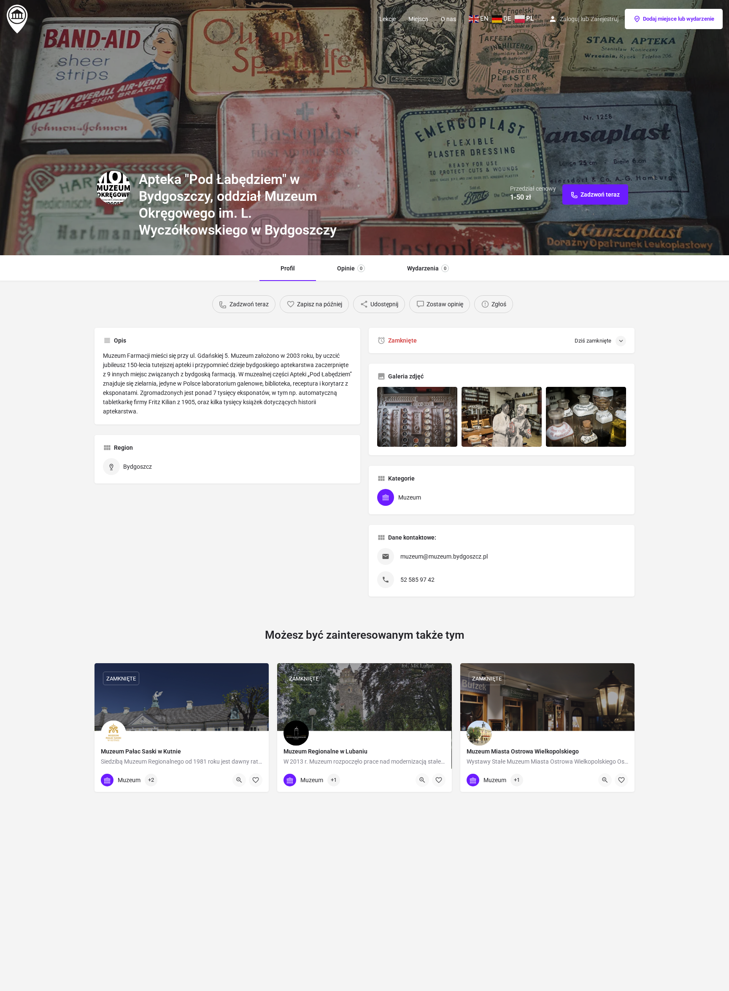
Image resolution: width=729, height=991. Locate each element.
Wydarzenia (426, 268)
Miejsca (418, 19)
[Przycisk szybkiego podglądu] (239, 780)
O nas (448, 19)
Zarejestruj (604, 19)
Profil (288, 268)
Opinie (349, 268)
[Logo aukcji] (113, 188)
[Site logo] (18, 18)
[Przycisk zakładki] (255, 780)
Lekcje (387, 19)
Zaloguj (569, 19)
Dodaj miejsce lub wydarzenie (678, 19)
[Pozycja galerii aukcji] (417, 417)
